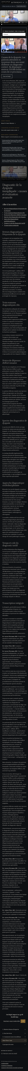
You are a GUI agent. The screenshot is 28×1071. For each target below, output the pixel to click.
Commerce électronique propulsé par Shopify (12, 1067)
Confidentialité (4, 1063)
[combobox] (14, 6)
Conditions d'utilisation (6, 1065)
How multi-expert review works (10, 130)
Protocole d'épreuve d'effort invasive (15, 215)
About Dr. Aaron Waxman (8, 123)
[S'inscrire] (23, 1021)
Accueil (3, 54)
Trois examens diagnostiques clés (14, 213)
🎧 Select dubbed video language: (14, 31)
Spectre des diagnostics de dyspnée (15, 217)
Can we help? (7, 76)
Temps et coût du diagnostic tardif (14, 223)
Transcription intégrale (11, 225)
